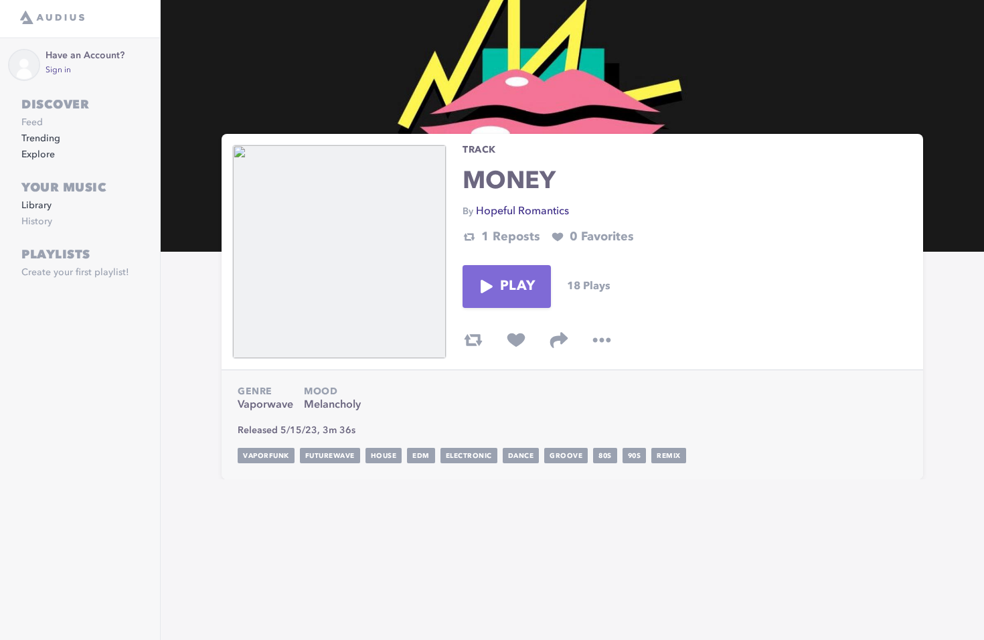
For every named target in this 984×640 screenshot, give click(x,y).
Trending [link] (40, 138)
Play (517, 286)
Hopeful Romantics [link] (522, 211)
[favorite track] (516, 340)
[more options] (601, 340)
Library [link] (36, 205)
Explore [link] (38, 154)
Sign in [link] (58, 70)
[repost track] (473, 340)
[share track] (559, 340)
